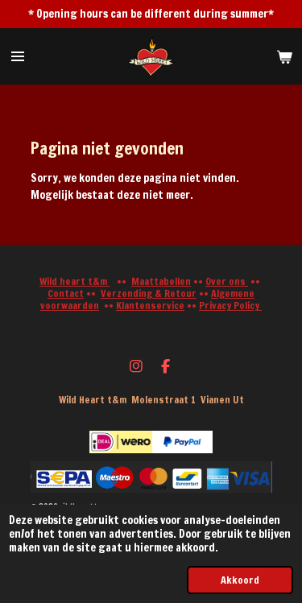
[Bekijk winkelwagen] (284, 56)
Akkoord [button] (240, 579)
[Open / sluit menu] (17, 56)
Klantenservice (150, 305)
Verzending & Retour (149, 293)
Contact (66, 293)
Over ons (226, 281)
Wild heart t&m (74, 281)
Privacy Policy (230, 305)
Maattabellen (161, 281)
